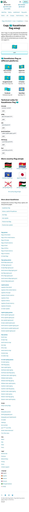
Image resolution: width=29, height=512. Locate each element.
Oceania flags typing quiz (7, 281)
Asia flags (4, 214)
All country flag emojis (14, 191)
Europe (12, 15)
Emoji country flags (6, 405)
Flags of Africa (4, 248)
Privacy (3, 461)
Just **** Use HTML (6, 427)
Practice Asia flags (6, 221)
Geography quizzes (6, 411)
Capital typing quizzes (6, 312)
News (2, 444)
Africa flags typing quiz (7, 275)
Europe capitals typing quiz (8, 323)
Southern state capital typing (8, 391)
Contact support (5, 467)
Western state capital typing (8, 399)
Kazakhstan (20, 21)
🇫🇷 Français (4, 481)
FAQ (2, 442)
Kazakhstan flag (6, 208)
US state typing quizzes (7, 359)
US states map (4, 355)
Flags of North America (7, 243)
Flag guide (24, 12)
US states (3, 419)
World (2, 15)
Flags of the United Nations (8, 237)
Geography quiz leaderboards (8, 417)
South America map (6, 350)
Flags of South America (7, 251)
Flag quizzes (4, 232)
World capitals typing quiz (7, 315)
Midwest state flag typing (7, 380)
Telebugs (3, 422)
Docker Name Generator (7, 430)
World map (4, 337)
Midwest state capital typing (8, 383)
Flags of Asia (4, 245)
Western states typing (6, 394)
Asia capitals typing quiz (7, 320)
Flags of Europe (5, 240)
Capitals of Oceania (6, 306)
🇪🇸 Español (4, 476)
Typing (9, 12)
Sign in (25, 1)
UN (7, 15)
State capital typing (6, 367)
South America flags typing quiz (9, 278)
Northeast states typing (7, 370)
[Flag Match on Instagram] (9, 495)
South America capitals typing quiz (10, 328)
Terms (2, 464)
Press (2, 447)
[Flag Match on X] (1, 495)
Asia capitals (5, 218)
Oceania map (4, 353)
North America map (6, 342)
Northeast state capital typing (8, 375)
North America (19, 15)
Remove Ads (4, 453)
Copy (14, 52)
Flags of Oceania (5, 253)
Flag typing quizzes (6, 260)
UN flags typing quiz (6, 265)
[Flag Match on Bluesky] (12, 495)
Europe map (4, 339)
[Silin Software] (3, 502)
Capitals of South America (7, 303)
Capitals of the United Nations (8, 290)
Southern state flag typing (7, 388)
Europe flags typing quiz (7, 267)
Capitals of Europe (5, 292)
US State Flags (4, 256)
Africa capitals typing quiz (7, 317)
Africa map (4, 347)
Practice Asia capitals (7, 225)
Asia (27, 15)
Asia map (3, 345)
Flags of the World (6, 21)
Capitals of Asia (5, 298)
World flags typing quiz (7, 262)
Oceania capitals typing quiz (8, 331)
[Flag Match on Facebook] (5, 495)
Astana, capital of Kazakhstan (9, 211)
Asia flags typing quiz (6, 273)
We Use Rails (4, 425)
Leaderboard (16, 12)
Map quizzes (4, 334)
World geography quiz (6, 414)
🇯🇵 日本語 (3, 486)
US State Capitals (5, 308)
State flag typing (5, 364)
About (2, 439)
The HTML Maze (5, 433)
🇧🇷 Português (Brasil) (6, 484)
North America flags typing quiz (9, 270)
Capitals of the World (6, 287)
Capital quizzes (5, 285)
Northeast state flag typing (8, 372)
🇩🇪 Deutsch (4, 478)
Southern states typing (7, 386)
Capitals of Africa (5, 300)
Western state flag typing (7, 396)
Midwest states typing (6, 378)
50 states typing (5, 362)
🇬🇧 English (3, 473)
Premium (3, 456)
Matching (3, 12)
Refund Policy (4, 459)
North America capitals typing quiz (10, 325)
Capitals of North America (7, 295)
